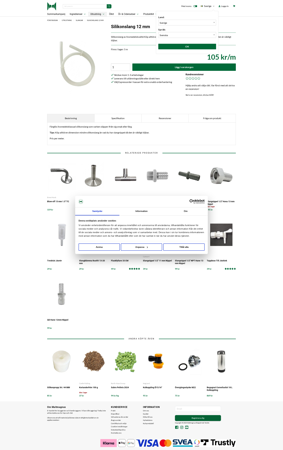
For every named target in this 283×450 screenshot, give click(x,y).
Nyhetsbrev (147, 420)
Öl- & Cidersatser (127, 14)
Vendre (207, 423)
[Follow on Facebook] (176, 427)
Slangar (79, 20)
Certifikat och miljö (118, 423)
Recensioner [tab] (165, 118)
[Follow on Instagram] (181, 427)
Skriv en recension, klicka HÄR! (200, 95)
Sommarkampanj (56, 14)
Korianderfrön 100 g (88, 387)
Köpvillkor (115, 414)
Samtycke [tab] (97, 211)
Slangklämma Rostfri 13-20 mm (92, 261)
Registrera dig (198, 418)
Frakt (113, 411)
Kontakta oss (116, 433)
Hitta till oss (147, 417)
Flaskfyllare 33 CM (119, 260)
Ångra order (116, 420)
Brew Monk (51, 197)
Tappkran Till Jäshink (217, 260)
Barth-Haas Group (118, 383)
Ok (187, 46)
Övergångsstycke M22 (185, 387)
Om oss (146, 411)
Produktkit (148, 14)
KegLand (146, 383)
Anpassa (139, 247)
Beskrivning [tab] (71, 118)
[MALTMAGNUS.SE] (51, 6)
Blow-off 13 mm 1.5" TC (58, 201)
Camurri (146, 256)
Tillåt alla (184, 247)
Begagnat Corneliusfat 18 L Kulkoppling (219, 388)
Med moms (186, 6)
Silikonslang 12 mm (95, 20)
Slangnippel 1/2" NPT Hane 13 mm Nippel (189, 261)
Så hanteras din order (119, 417)
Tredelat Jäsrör (54, 260)
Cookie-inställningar (119, 426)
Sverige (206, 7)
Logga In (225, 6)
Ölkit (111, 14)
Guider (146, 414)
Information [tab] (141, 211)
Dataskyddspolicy (118, 430)
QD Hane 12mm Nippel (57, 320)
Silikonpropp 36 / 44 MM (58, 387)
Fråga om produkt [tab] (212, 118)
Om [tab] (185, 211)
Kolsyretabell (148, 423)
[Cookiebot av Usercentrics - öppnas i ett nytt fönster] (192, 201)
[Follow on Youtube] (186, 427)
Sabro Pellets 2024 (120, 387)
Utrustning (96, 14)
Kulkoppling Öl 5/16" (152, 387)
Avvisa (99, 247)
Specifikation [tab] (118, 118)
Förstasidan (52, 20)
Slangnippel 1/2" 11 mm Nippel (157, 260)
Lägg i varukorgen (184, 67)
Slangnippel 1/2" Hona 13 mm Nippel (221, 202)
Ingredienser (76, 14)
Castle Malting (84, 383)
